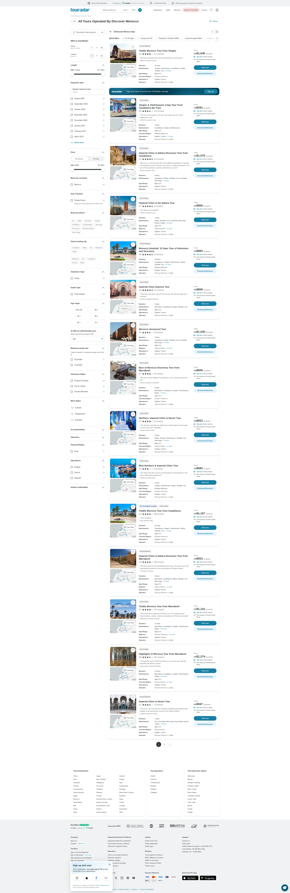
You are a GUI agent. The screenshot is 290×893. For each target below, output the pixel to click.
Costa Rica (123, 809)
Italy (120, 782)
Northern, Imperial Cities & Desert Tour (160, 418)
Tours (89, 16)
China (75, 809)
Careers (78, 843)
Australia (76, 782)
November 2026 (80, 115)
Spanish (77, 496)
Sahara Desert (160, 229)
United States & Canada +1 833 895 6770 (197, 846)
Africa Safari (192, 792)
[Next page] (170, 744)
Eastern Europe (102, 802)
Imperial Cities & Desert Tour (154, 701)
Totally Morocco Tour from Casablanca (160, 511)
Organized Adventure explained (119, 841)
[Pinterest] (128, 878)
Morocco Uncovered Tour (152, 329)
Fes (73, 226)
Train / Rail (191, 802)
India (75, 812)
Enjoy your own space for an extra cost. (88, 203)
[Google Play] (208, 878)
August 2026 (79, 98)
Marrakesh (88, 226)
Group (76, 296)
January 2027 (79, 126)
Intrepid (153, 786)
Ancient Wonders (81, 409)
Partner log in (150, 866)
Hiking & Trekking (194, 782)
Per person (79, 159)
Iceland (121, 776)
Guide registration (151, 843)
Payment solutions (114, 857)
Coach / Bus (192, 799)
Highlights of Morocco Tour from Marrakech (162, 654)
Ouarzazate (76, 233)
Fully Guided (79, 312)
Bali (74, 806)
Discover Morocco (81, 16)
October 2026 (79, 109)
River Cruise (192, 789)
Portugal (122, 789)
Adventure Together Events (117, 846)
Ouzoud (74, 280)
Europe (76, 786)
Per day (96, 159)
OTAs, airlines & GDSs (153, 863)
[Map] (217, 32)
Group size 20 (146, 38)
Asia (74, 779)
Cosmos (153, 779)
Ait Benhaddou (87, 230)
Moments (177, 10)
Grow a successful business (118, 855)
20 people (78, 377)
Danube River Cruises (104, 799)
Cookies (134, 889)
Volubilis (97, 226)
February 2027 (80, 131)
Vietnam (99, 792)
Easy (76, 469)
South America (78, 792)
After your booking (77, 860)
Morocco (77, 184)
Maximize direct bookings (117, 863)
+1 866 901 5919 (214, 3)
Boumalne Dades (88, 233)
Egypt (75, 796)
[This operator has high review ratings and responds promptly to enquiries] (171, 82)
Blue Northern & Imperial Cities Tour (158, 465)
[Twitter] (116, 878)
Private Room (79, 200)
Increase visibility (114, 860)
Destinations (157, 10)
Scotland (122, 796)
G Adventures (155, 782)
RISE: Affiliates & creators (154, 857)
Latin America (78, 789)
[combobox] (87, 220)
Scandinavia (123, 786)
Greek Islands (101, 812)
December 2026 (80, 120)
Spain (121, 799)
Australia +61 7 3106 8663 (191, 852)
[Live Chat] (284, 887)
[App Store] (190, 878)
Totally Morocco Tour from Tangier (157, 50)
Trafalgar (153, 792)
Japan (98, 776)
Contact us (186, 841)
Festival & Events (81, 398)
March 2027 (79, 137)
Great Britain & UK (103, 806)
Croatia (99, 796)
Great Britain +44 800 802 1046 (193, 849)
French (77, 490)
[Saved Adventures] (211, 10)
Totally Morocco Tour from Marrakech (159, 606)
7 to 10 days (129, 38)
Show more (79, 142)
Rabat (79, 226)
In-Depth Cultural (194, 796)
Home (72, 16)
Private (190, 812)
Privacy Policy (124, 889)
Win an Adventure (81, 855)
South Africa (77, 802)
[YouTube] (133, 878)
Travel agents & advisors (154, 855)
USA (120, 812)
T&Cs (98, 885)
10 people (78, 383)
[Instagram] (122, 878)
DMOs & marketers (152, 860)
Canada (122, 806)
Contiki (152, 776)
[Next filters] (217, 38)
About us (74, 841)
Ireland (121, 779)
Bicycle (190, 779)
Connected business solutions (118, 843)
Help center (186, 843)
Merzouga (99, 230)
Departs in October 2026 (169, 38)
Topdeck (153, 789)
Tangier (74, 263)
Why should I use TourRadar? (81, 858)
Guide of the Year (151, 841)
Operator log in (113, 866)
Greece (99, 809)
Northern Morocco (161, 76)
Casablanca (76, 230)
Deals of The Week (191, 10)
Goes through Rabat (194, 38)
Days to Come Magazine (79, 852)
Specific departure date (82, 89)
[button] (205, 57)
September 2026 (81, 104)
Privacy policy (104, 885)
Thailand (99, 789)
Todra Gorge (76, 237)
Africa (75, 776)
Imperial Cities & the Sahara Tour (157, 203)
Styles (168, 10)
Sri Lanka (99, 786)
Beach (190, 806)
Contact (204, 10)
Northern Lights (193, 786)
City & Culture (80, 404)
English (77, 485)
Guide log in (149, 846)
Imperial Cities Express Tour (154, 287)
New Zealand (101, 779)
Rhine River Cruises (126, 792)
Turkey (121, 802)
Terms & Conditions (147, 889)
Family (190, 809)
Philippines (100, 782)
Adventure (191, 776)
